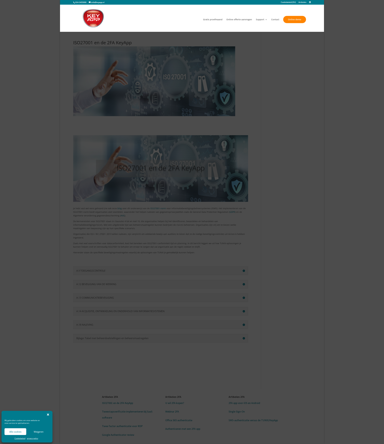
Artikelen (302, 2)
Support (260, 19)
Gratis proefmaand (212, 19)
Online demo (294, 19)
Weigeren (39, 431)
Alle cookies (15, 431)
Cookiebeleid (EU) (288, 2)
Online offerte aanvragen (239, 19)
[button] (48, 414)
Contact (275, 19)
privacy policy (32, 438)
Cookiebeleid (20, 438)
